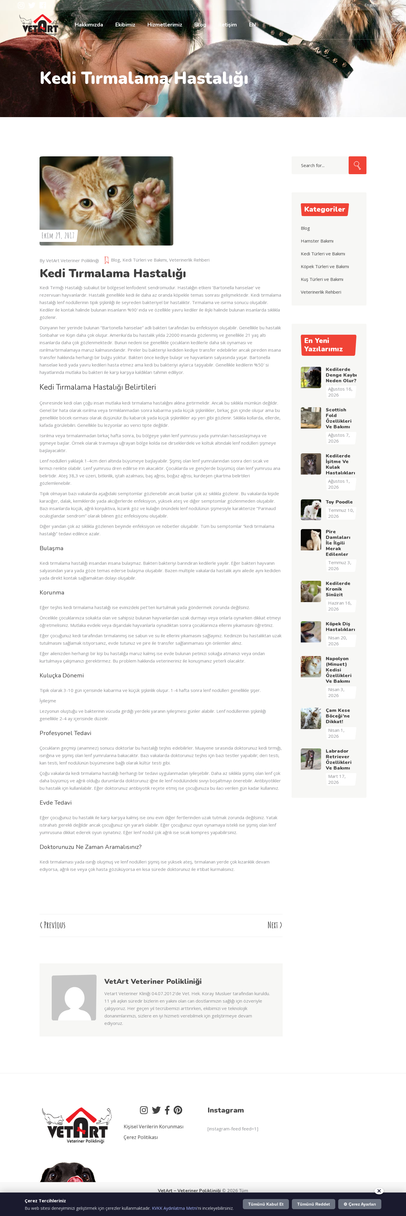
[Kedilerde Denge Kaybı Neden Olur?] (311, 377)
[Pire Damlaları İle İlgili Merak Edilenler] (311, 539)
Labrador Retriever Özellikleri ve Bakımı (339, 759)
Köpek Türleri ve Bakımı (325, 266)
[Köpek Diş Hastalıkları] (311, 631)
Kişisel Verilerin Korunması (153, 1126)
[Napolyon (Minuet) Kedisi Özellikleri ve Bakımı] (311, 666)
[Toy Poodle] (311, 509)
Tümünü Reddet (313, 1204)
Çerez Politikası (141, 1137)
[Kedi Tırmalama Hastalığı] (74, 1019)
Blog (115, 260)
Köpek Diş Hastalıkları (340, 627)
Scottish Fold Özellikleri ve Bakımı (339, 418)
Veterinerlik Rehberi (189, 260)
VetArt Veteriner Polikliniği (72, 260)
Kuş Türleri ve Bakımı (322, 279)
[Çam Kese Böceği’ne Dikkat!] (311, 718)
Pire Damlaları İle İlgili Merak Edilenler (338, 543)
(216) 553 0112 (343, 5)
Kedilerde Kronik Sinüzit (338, 589)
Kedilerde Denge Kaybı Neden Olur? (341, 375)
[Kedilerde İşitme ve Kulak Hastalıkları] (311, 463)
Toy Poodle (339, 502)
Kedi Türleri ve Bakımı (144, 260)
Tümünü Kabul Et (266, 1204)
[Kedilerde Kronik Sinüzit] (311, 591)
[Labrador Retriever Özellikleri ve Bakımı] (311, 758)
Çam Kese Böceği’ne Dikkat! (338, 716)
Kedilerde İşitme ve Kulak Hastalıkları (340, 464)
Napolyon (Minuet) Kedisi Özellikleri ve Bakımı (339, 670)
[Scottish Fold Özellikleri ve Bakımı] (311, 417)
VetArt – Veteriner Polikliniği (189, 1191)
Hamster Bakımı (317, 241)
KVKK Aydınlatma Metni (174, 1208)
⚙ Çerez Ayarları (360, 1204)
